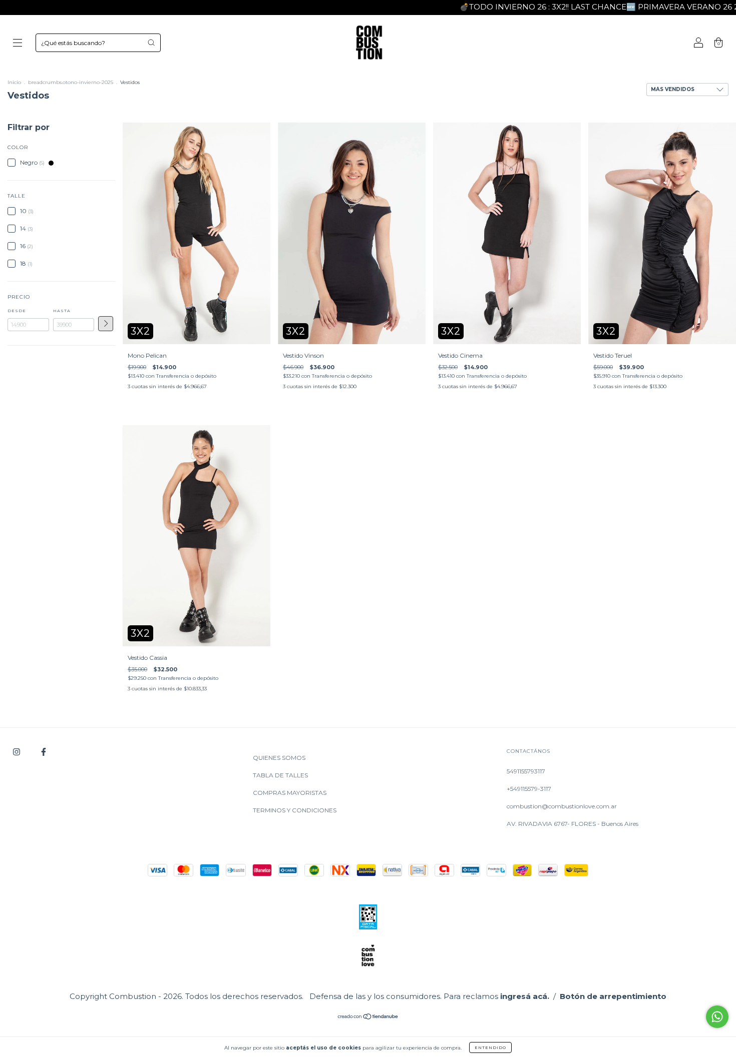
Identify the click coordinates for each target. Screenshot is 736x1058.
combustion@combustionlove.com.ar (562, 806)
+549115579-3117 (529, 788)
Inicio (14, 82)
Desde (17, 310)
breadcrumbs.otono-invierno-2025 (70, 82)
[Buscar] (151, 42)
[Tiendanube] (368, 1017)
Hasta (62, 310)
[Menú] (18, 44)
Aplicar (105, 323)
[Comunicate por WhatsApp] (717, 1016)
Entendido (490, 1047)
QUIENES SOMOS (279, 757)
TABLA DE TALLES (280, 775)
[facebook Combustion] (44, 751)
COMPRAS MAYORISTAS (289, 792)
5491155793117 (526, 771)
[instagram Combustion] (17, 751)
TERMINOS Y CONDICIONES (294, 810)
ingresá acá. (524, 996)
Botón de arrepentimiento (613, 996)
